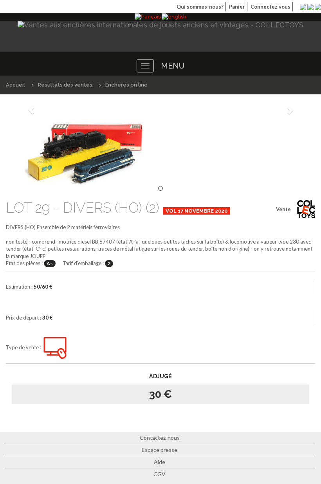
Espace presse (159, 449)
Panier (237, 7)
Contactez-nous (160, 437)
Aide (159, 462)
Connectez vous (270, 7)
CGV (159, 474)
